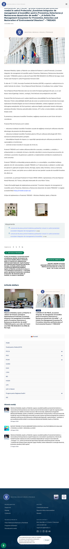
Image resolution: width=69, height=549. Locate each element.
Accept (47, 540)
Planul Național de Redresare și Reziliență (16, 522)
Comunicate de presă (42, 507)
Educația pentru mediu (11, 528)
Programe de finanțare (11, 525)
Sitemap (7, 510)
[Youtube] (49, 531)
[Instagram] (41, 531)
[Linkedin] (43, 531)
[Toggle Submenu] (62, 351)
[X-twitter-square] (46, 531)
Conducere (8, 513)
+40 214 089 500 (41, 525)
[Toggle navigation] (56, 4)
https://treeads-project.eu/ (22, 190)
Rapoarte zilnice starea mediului (45, 510)
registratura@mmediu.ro (43, 527)
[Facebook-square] (38, 531)
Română (35, 336)
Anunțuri (39, 513)
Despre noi (8, 507)
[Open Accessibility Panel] (3, 545)
